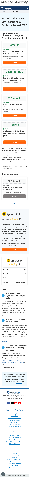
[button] (3, 474)
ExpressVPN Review (14, 435)
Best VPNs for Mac (14, 420)
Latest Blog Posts (14, 414)
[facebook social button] (8, 403)
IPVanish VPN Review (14, 444)
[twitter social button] (12, 403)
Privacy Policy (14, 457)
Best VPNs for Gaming (14, 426)
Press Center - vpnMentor (14, 463)
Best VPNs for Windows (14, 418)
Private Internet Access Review (14, 441)
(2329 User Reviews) (7, 222)
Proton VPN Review (14, 439)
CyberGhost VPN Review (14, 437)
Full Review (14, 249)
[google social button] (16, 403)
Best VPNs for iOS (14, 422)
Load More (13, 204)
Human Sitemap (14, 461)
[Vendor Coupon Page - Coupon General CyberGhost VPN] (14, 53)
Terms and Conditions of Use (14, 459)
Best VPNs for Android (14, 424)
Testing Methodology (14, 467)
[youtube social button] (19, 403)
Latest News (14, 416)
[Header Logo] (7, 8)
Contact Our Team (14, 455)
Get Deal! (14, 62)
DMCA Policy (14, 465)
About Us (14, 453)
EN (23, 8)
